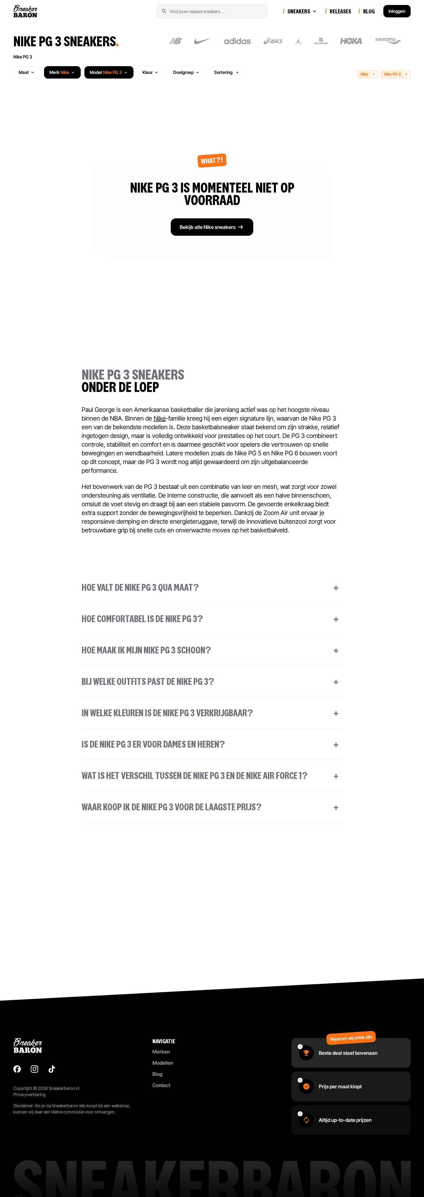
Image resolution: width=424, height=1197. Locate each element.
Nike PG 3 (22, 56)
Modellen (162, 1063)
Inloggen (397, 11)
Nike (364, 74)
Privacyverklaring (29, 1094)
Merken (161, 1052)
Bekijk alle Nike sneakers (208, 227)
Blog (157, 1074)
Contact (161, 1085)
